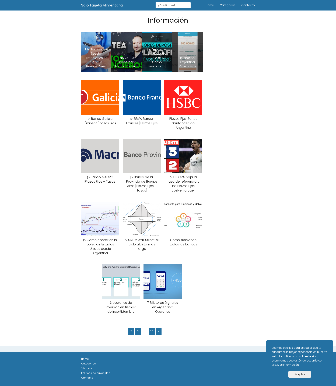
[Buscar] (187, 5)
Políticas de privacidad (95, 373)
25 (151, 331)
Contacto (248, 5)
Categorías (227, 5)
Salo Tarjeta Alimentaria (102, 5)
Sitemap (86, 368)
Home (210, 5)
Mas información (288, 365)
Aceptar (299, 374)
